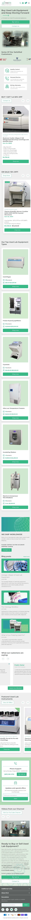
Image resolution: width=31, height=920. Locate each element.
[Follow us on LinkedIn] (15, 909)
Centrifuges (7, 277)
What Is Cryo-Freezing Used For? (13, 635)
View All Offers (7, 702)
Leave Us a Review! (15, 688)
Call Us (16, 22)
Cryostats (6, 364)
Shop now (15, 286)
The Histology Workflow (9, 607)
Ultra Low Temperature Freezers (14, 408)
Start (15, 798)
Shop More (6, 175)
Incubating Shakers (9, 452)
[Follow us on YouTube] (11, 909)
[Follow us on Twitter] (7, 909)
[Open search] (20, 3)
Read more (27, 556)
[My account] (23, 3)
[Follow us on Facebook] (2, 909)
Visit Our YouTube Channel (12, 812)
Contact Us (15, 26)
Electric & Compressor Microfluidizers (10, 496)
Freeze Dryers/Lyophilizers (12, 320)
